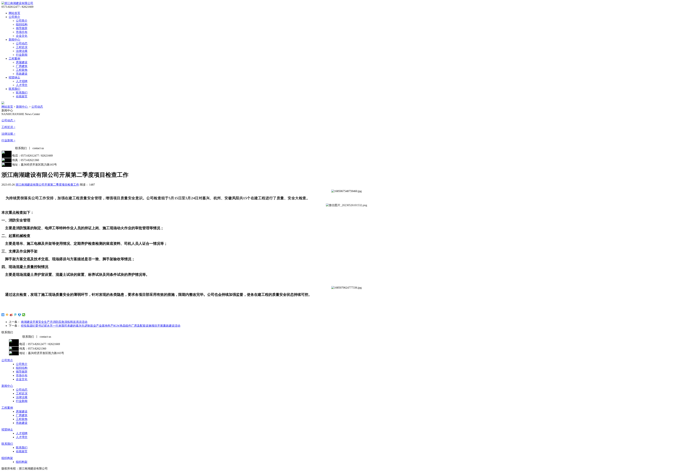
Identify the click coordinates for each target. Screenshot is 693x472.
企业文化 (21, 35)
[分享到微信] (23, 314)
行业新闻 (21, 54)
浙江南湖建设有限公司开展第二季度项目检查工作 (47, 184)
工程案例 (14, 58)
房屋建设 (21, 62)
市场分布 (21, 32)
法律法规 (21, 50)
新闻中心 (14, 39)
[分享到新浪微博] (11, 314)
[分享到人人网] (19, 314)
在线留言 (21, 96)
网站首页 (14, 13)
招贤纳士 (14, 77)
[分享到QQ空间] (7, 314)
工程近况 (21, 47)
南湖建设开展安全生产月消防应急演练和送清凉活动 (54, 321)
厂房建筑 (21, 66)
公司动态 (21, 43)
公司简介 (14, 16)
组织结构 (21, 24)
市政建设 (21, 73)
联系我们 (14, 88)
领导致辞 (21, 28)
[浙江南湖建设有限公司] (17, 3)
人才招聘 (21, 81)
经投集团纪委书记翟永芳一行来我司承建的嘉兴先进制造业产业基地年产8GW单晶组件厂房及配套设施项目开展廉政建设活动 (100, 325)
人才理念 (21, 85)
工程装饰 (21, 69)
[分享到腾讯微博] (15, 314)
